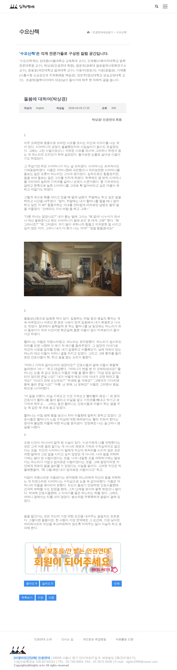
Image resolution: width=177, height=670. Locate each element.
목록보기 (27, 597)
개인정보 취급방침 (94, 639)
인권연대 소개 (43, 639)
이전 (40, 597)
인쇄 (117, 583)
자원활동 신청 (124, 639)
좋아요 (31, 583)
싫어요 (47, 583)
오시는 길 (67, 639)
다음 (51, 597)
